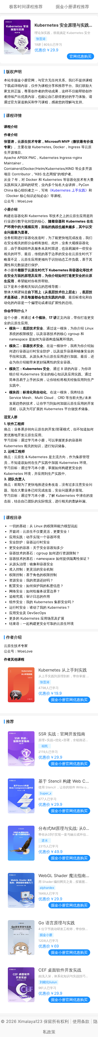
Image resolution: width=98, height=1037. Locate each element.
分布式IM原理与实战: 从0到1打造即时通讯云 (64, 828)
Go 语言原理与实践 (56, 922)
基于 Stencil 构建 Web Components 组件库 (64, 781)
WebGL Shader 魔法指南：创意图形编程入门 (64, 875)
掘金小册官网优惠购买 (69, 699)
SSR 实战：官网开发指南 (61, 733)
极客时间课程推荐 (26, 6)
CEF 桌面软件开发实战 (59, 970)
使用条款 (81, 1021)
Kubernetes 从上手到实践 (62, 670)
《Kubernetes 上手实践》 (68, 190)
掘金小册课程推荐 (72, 6)
